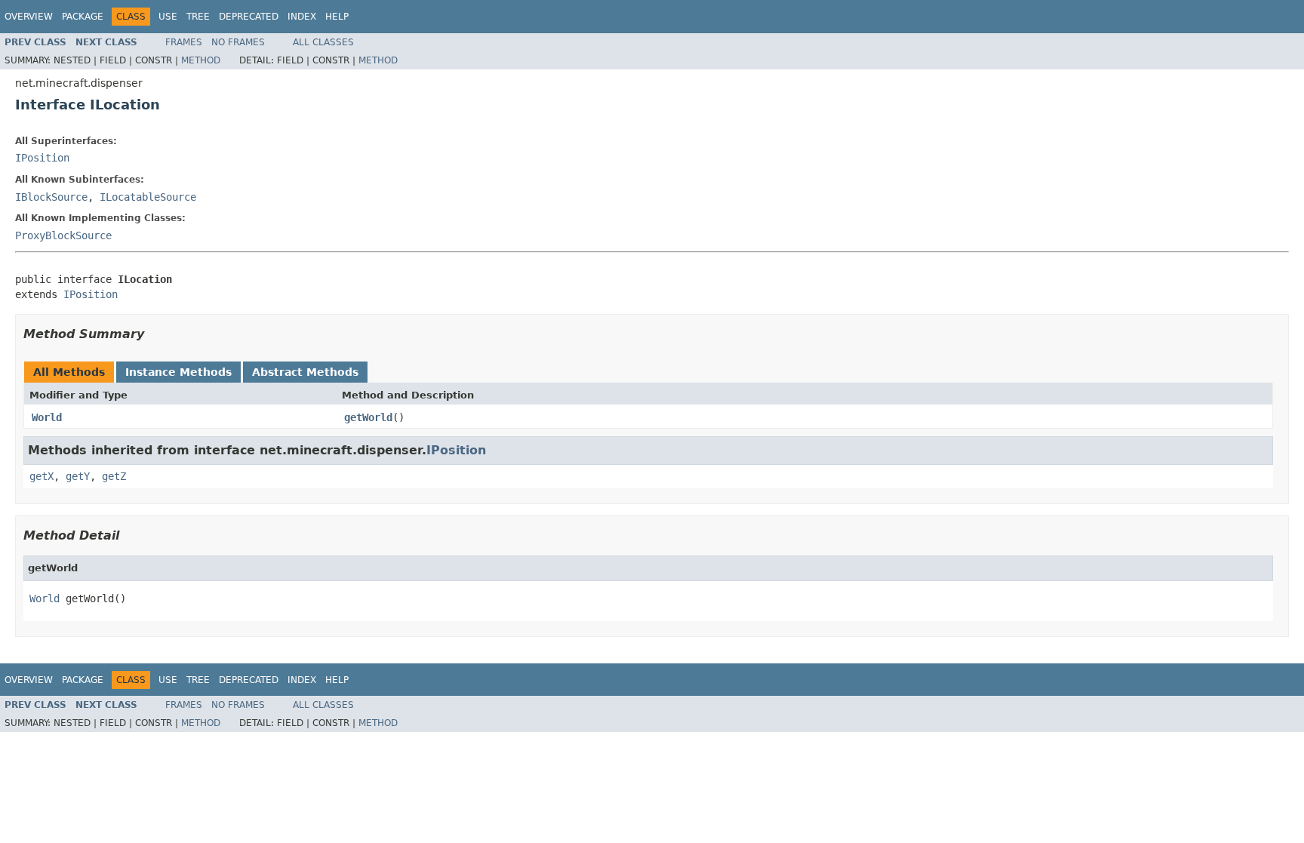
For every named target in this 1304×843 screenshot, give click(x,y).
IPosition (42, 158)
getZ (114, 476)
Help (337, 16)
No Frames (238, 42)
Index (302, 16)
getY (78, 476)
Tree (198, 16)
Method (200, 60)
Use (167, 16)
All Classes (323, 42)
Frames (183, 42)
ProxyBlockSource (63, 235)
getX (41, 476)
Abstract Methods (305, 372)
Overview (29, 16)
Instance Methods (178, 372)
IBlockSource (51, 197)
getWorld (368, 417)
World (47, 417)
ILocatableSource (148, 197)
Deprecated (248, 16)
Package (82, 16)
